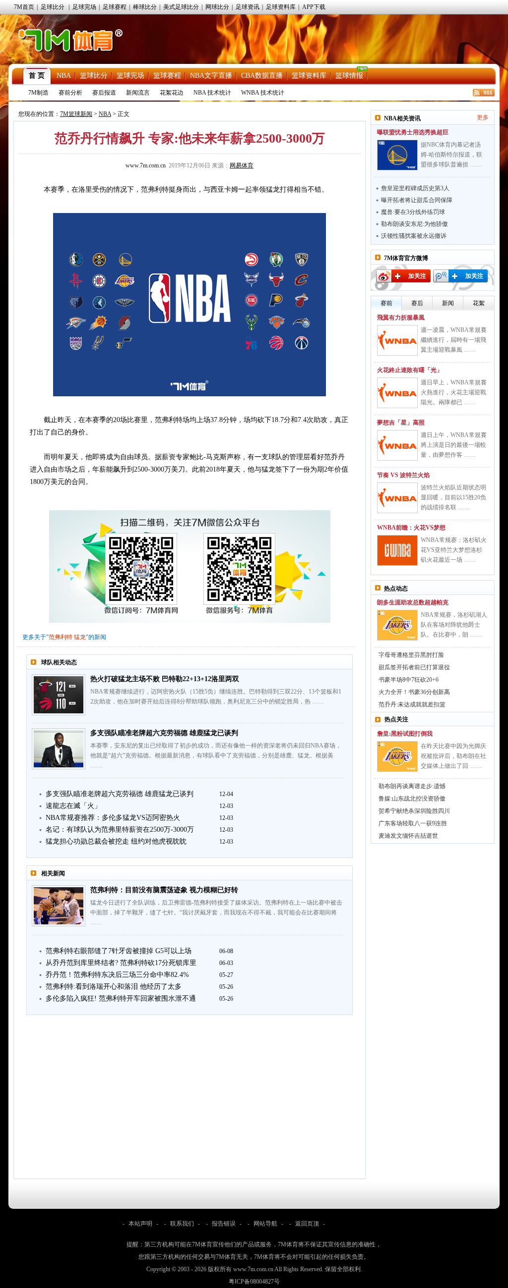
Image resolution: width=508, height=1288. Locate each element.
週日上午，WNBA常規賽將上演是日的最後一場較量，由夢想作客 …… (454, 444)
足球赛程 (115, 6)
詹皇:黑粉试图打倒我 (405, 733)
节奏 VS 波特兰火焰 (403, 475)
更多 (483, 117)
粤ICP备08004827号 (254, 1281)
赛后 (417, 303)
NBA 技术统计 (212, 92)
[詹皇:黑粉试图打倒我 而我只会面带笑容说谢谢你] (397, 756)
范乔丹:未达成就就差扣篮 (412, 704)
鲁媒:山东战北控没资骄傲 (412, 798)
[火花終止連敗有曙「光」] (397, 392)
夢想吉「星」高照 (401, 422)
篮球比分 (94, 75)
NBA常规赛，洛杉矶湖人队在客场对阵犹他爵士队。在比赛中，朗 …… (454, 624)
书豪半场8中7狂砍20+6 (409, 679)
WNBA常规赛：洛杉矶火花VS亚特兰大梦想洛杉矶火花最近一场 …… (454, 550)
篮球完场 (130, 75)
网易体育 (242, 165)
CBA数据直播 (262, 75)
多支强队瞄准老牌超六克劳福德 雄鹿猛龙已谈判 (164, 733)
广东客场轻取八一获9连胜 (413, 823)
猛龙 (80, 637)
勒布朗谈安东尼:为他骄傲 (414, 223)
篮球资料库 (309, 75)
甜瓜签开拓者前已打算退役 (414, 667)
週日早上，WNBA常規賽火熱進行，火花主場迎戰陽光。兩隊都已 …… (454, 392)
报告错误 (224, 1223)
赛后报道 (104, 92)
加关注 (417, 275)
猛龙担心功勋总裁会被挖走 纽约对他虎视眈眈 (116, 841)
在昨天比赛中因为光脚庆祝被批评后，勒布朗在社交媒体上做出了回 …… (453, 756)
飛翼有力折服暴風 (401, 317)
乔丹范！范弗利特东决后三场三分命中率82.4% (117, 974)
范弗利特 (60, 637)
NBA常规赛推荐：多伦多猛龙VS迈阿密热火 (113, 817)
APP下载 (313, 6)
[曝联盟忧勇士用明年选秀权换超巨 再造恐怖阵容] (397, 155)
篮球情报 (349, 75)
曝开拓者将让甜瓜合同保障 (416, 200)
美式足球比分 (181, 6)
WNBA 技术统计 (262, 92)
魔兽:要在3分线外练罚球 (413, 212)
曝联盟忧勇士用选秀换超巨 (412, 132)
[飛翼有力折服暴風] (397, 340)
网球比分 (217, 6)
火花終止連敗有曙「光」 (410, 370)
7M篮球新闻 (76, 113)
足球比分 (52, 6)
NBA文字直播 (211, 75)
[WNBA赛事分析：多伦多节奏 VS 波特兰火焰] (397, 498)
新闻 (448, 303)
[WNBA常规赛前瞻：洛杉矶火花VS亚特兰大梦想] (397, 550)
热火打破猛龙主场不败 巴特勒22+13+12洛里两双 (164, 679)
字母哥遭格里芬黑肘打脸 (411, 654)
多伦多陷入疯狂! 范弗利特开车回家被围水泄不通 (121, 998)
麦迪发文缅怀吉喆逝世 (408, 835)
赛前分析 (70, 92)
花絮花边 (172, 92)
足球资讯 (247, 6)
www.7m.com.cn (146, 165)
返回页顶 (307, 1223)
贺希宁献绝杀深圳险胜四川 (414, 810)
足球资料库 (281, 6)
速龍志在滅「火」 (73, 805)
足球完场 (84, 6)
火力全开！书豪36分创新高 (414, 692)
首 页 (37, 75)
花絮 (479, 303)
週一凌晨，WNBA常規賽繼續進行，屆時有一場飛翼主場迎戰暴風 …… (454, 339)
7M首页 (24, 6)
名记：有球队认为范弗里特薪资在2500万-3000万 (120, 829)
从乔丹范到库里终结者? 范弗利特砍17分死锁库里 (121, 962)
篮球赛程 (167, 75)
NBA (64, 75)
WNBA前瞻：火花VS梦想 (411, 527)
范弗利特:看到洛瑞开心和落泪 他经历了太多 (114, 986)
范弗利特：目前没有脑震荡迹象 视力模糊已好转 (164, 890)
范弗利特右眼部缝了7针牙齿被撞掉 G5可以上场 (118, 951)
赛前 (386, 303)
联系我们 (182, 1223)
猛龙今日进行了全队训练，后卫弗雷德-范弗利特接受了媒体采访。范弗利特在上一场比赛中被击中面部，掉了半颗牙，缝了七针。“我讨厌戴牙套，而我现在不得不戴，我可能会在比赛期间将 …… (216, 912)
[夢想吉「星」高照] (397, 445)
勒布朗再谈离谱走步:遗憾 (412, 786)
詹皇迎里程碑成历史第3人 (415, 188)
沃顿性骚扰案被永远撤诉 (413, 235)
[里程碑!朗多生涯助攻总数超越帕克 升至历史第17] (397, 625)
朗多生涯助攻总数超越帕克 (412, 602)
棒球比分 (145, 6)
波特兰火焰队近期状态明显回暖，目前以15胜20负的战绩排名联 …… (453, 497)
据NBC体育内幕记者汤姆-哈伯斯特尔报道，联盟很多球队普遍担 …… (451, 154)
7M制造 (38, 92)
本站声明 (140, 1223)
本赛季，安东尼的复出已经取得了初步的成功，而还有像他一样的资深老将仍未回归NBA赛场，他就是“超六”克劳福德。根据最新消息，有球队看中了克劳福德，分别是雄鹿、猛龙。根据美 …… (215, 755)
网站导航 (265, 1223)
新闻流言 (138, 92)
